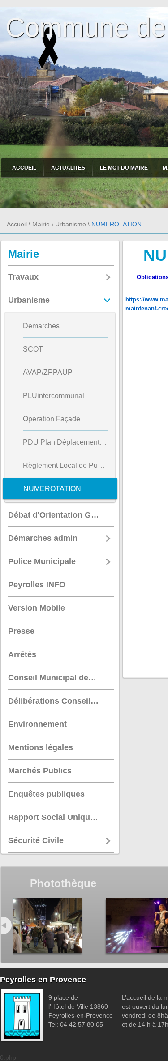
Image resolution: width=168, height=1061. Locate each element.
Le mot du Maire (124, 168)
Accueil (24, 168)
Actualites (68, 168)
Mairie (41, 224)
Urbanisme (70, 224)
